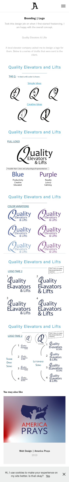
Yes (48, 476)
